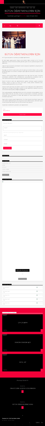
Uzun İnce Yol (6, 295)
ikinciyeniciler (22, 7)
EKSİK (3, 165)
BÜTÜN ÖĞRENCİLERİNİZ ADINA (23, 404)
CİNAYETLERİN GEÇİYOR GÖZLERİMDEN (23, 388)
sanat (31, 7)
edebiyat (12, 7)
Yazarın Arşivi (22, 114)
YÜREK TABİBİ (5, 169)
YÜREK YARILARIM (6, 171)
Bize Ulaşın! (12, 420)
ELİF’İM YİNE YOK (6, 163)
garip (16, 7)
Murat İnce (23, 16)
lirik (27, 7)
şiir (34, 7)
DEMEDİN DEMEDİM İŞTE (23, 342)
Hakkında (5, 420)
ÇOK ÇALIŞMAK (23, 322)
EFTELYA (4, 167)
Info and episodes (22, 278)
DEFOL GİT (22, 362)
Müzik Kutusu (6, 287)
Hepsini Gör (6, 174)
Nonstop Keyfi (6, 291)
